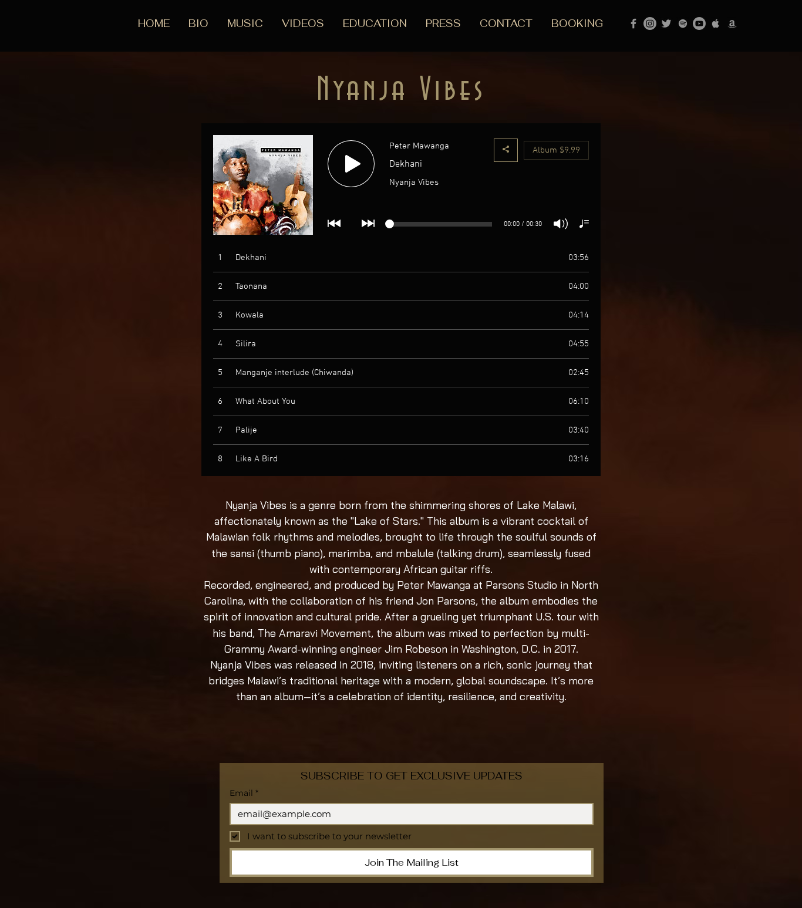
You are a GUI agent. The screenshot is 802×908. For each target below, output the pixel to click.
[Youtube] (699, 23)
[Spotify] (682, 23)
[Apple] (715, 23)
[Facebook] (633, 23)
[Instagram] (649, 23)
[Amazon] (732, 23)
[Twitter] (666, 23)
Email (244, 793)
